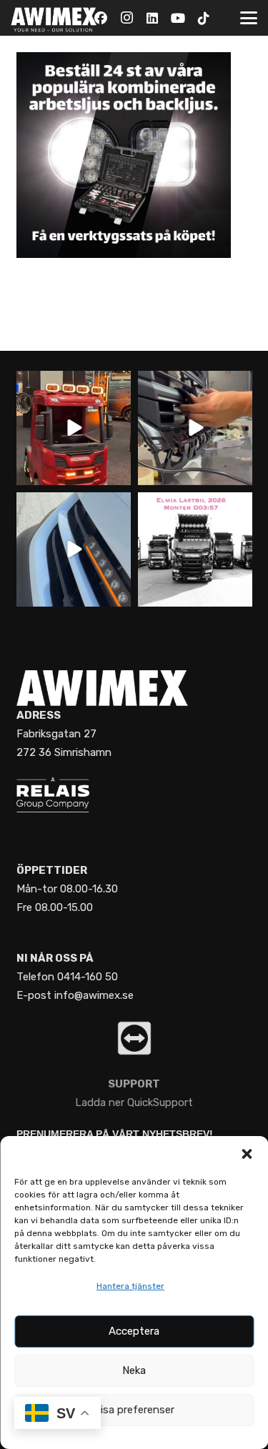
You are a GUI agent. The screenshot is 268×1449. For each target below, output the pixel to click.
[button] (246, 1154)
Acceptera (134, 1331)
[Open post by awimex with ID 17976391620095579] (73, 549)
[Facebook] (101, 18)
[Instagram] (126, 18)
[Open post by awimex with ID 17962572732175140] (73, 428)
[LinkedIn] (152, 18)
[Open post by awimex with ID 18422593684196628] (195, 428)
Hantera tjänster (130, 1286)
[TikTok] (204, 18)
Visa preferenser (134, 1409)
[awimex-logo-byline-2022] (53, 18)
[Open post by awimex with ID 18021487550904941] (195, 549)
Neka (134, 1370)
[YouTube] (178, 18)
